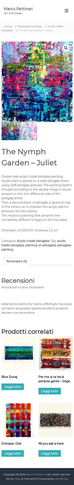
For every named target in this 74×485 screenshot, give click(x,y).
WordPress (61, 478)
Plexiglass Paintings (30, 26)
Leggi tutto (12, 387)
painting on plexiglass (40, 245)
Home (8, 26)
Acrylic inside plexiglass (33, 241)
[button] (66, 48)
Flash (17, 478)
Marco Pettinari (18, 9)
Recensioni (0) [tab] (16, 261)
